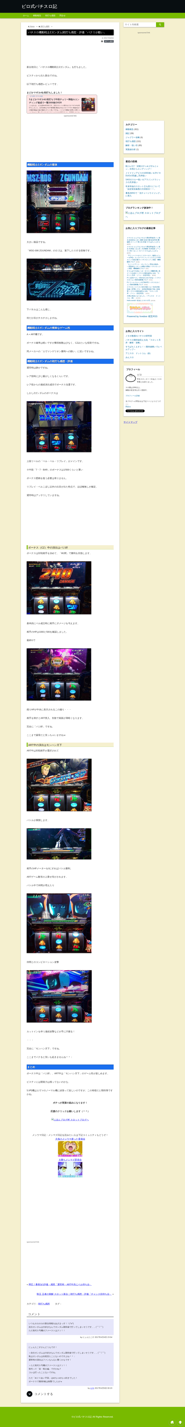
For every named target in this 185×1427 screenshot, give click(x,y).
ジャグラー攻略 (133, 137)
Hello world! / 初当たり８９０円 (138, 300)
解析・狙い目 (132, 145)
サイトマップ (130, 422)
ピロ (92, 1388)
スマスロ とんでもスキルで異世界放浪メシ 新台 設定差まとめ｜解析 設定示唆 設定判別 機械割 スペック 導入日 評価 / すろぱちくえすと (143, 240)
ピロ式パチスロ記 (39, 6)
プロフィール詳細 (133, 396)
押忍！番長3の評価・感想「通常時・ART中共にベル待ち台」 (60, 1284)
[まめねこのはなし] (140, 312)
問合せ (62, 15)
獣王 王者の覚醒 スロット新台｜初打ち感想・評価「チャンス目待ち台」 (74, 1294)
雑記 (128, 133)
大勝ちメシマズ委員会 (70, 1160)
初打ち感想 (50, 15)
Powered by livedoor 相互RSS (142, 316)
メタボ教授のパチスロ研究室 (139, 336)
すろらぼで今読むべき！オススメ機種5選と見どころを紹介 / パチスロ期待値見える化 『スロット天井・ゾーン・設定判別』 (143, 273)
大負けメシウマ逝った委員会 (70, 1139)
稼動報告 (37, 15)
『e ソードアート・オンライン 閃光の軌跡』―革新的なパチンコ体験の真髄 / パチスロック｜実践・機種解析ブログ (144, 266)
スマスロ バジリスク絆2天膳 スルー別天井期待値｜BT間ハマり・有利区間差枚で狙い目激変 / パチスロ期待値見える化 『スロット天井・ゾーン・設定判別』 (143, 290)
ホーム (26, 15)
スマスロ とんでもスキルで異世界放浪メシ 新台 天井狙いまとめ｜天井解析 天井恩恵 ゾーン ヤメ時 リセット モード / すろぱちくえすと (144, 249)
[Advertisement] (70, 55)
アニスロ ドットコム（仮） (139, 353)
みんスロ (130, 357)
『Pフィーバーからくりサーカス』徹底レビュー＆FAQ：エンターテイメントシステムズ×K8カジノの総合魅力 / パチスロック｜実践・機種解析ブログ (144, 259)
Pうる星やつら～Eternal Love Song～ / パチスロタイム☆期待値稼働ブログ (144, 279)
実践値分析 (131, 149)
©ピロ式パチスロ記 (82, 1417)
